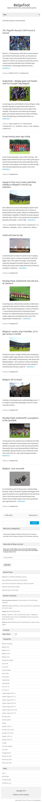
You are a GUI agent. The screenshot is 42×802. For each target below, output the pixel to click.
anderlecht (19, 126)
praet (30, 126)
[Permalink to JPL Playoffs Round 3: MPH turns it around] (21, 51)
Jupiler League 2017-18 (9, 713)
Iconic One (18, 800)
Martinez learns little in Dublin (11, 586)
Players (4, 723)
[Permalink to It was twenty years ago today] (21, 154)
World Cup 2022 (7, 762)
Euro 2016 (5, 663)
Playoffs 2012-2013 (7, 733)
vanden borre (7, 128)
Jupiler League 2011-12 (9, 696)
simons (20, 227)
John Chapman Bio (14, 611)
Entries (5, 776)
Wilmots (34, 227)
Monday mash (6, 716)
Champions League (7, 660)
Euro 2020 (5, 667)
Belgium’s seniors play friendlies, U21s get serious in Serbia (20, 332)
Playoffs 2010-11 (7, 726)
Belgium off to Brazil (12, 379)
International (12, 225)
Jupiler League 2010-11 (9, 693)
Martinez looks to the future (10, 590)
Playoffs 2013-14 (7, 736)
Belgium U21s (6, 657)
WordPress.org (6, 783)
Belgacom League (7, 643)
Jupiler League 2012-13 (9, 700)
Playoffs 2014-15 (14, 73)
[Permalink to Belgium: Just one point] (21, 486)
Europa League (6, 670)
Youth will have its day (12, 235)
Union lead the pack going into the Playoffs (14, 580)
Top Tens (5, 749)
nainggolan (13, 227)
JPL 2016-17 (5, 690)
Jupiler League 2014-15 (9, 706)
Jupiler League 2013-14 (15, 123)
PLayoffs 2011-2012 (8, 729)
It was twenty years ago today (16, 136)
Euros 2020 (5, 673)
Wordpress (37, 800)
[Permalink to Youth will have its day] (21, 253)
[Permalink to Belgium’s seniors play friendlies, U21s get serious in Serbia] (21, 352)
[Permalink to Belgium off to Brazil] (21, 398)
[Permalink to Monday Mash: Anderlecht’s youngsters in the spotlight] (21, 438)
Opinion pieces (27, 123)
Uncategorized (23, 73)
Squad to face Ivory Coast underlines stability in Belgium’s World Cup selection (19, 184)
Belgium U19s (6, 653)
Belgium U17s (6, 650)
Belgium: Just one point (13, 468)
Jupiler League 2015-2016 (9, 710)
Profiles (4, 743)
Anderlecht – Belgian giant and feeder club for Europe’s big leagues (19, 82)
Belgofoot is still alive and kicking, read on (14, 576)
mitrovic (25, 126)
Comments (6, 779)
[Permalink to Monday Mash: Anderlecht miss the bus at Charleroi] (21, 301)
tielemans (36, 126)
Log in (4, 773)
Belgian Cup (5, 647)
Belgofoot (22, 5)
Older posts (8, 515)
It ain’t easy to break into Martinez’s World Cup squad (18, 583)
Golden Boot (6, 680)
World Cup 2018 (7, 759)
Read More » (6, 68)
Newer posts (34, 515)
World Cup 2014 (7, 756)
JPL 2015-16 (5, 686)
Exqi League (5, 676)
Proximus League (7, 746)
